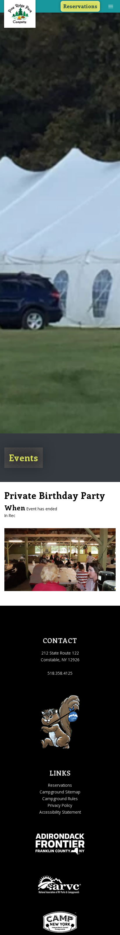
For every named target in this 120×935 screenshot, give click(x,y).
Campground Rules (60, 798)
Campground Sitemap (60, 792)
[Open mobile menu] (110, 6)
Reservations (80, 6)
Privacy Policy (60, 805)
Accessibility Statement (60, 812)
